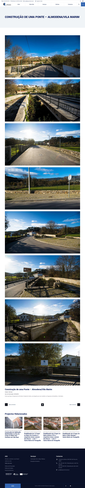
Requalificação (18, 430)
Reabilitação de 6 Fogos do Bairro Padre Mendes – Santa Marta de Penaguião (71, 435)
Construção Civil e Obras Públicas (38, 459)
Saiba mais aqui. (8, 463)
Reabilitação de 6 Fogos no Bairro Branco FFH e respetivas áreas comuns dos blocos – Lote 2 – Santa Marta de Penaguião (51, 437)
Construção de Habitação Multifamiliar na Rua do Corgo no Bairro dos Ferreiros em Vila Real (13, 434)
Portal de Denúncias (9, 470)
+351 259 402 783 (6, 1)
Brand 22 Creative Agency (50, 485)
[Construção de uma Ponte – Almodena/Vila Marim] (42, 56)
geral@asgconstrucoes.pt (29, 1)
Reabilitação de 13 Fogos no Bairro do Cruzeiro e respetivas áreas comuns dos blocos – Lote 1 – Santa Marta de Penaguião (32, 437)
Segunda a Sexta (39, 1)
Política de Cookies (9, 468)
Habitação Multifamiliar (10, 430)
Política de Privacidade (10, 466)
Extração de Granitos (35, 461)
